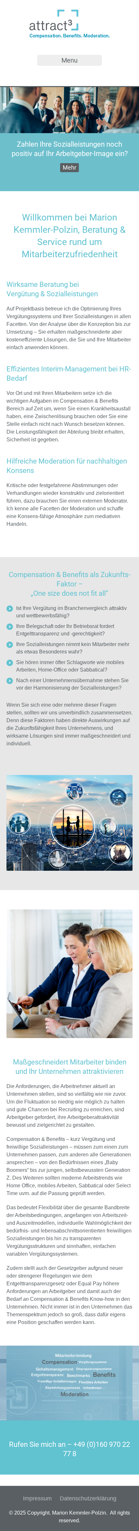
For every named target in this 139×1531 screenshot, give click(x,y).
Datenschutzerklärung (88, 1498)
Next (127, 139)
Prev (11, 139)
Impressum (37, 1498)
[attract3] (69, 37)
